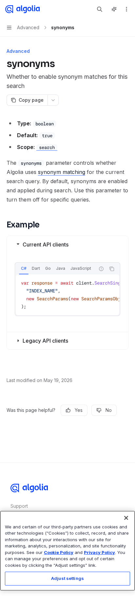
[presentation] (55, 268)
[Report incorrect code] (101, 269)
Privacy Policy (99, 552)
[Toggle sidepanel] (114, 9)
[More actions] (126, 9)
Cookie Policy (58, 552)
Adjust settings (67, 578)
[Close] (126, 518)
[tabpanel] (67, 294)
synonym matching (61, 172)
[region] (67, 551)
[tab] (24, 268)
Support (19, 506)
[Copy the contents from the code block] (111, 269)
